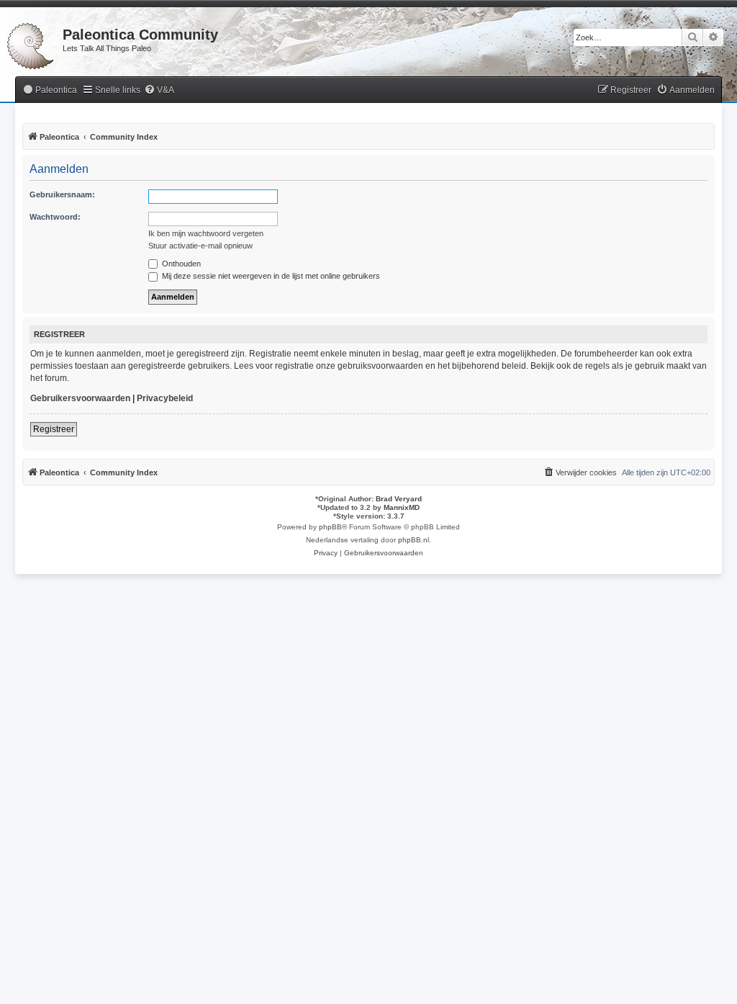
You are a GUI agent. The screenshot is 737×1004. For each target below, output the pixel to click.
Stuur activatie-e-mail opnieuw (200, 245)
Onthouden (180, 263)
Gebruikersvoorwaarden (80, 398)
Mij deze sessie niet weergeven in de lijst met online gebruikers (270, 276)
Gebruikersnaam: (62, 194)
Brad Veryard (399, 499)
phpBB (330, 527)
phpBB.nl (413, 540)
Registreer (53, 429)
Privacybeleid (165, 398)
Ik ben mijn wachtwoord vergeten (205, 233)
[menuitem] (49, 90)
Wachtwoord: (55, 216)
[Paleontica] (31, 43)
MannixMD (402, 507)
